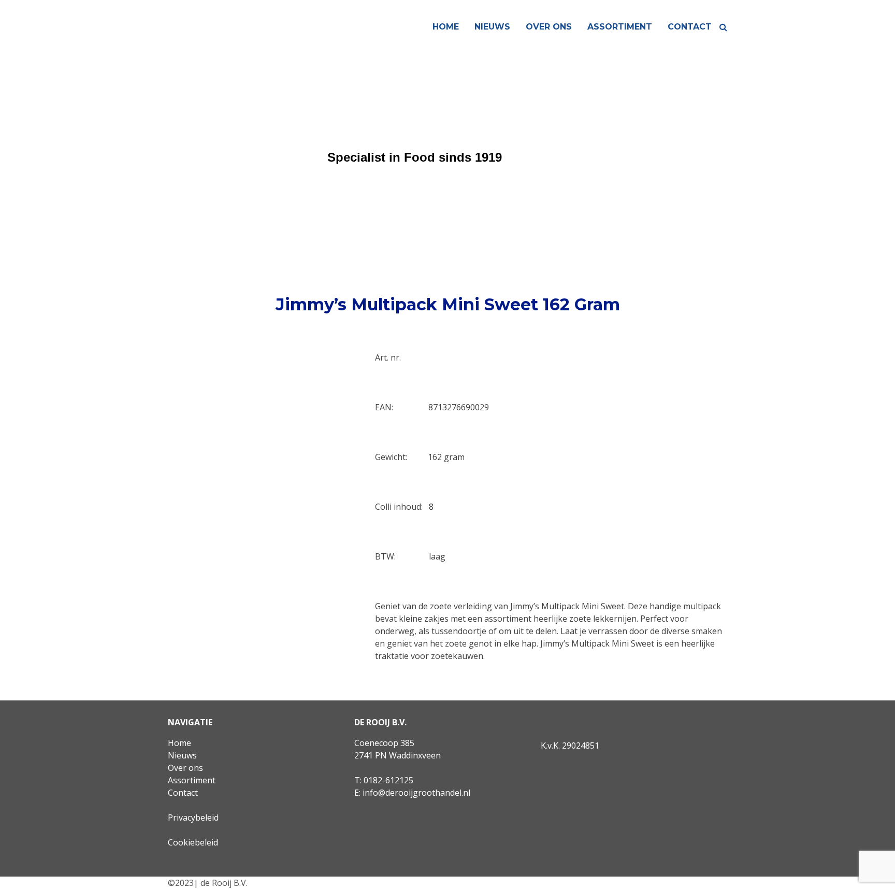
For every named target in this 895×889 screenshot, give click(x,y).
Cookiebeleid (193, 842)
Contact (690, 27)
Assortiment (619, 27)
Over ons (549, 27)
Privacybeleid (193, 817)
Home (445, 27)
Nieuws (492, 27)
